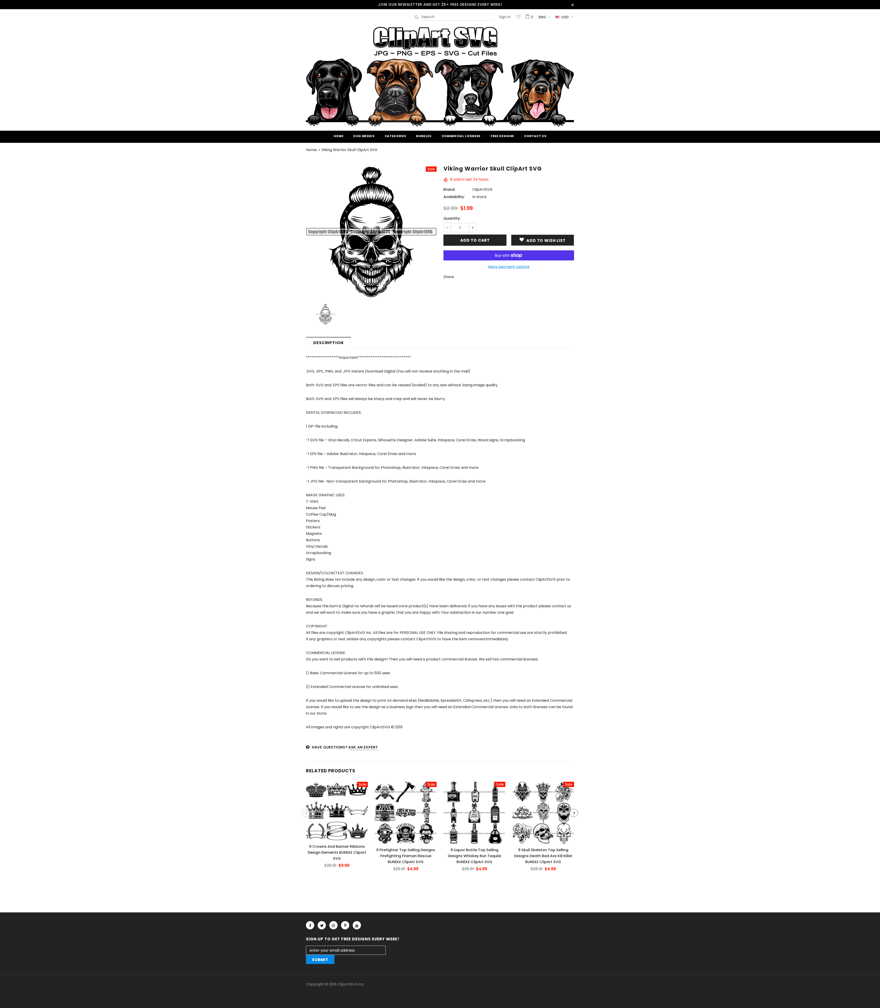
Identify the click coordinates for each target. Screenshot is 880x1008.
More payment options (509, 266)
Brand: (449, 189)
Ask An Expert (363, 747)
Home (311, 149)
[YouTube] (357, 925)
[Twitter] (322, 925)
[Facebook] (310, 925)
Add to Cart (337, 814)
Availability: (454, 196)
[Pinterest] (345, 925)
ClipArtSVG (482, 189)
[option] (371, 231)
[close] (572, 4)
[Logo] (440, 76)
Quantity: (452, 218)
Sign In (505, 16)
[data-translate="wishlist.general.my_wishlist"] (518, 17)
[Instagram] (333, 925)
